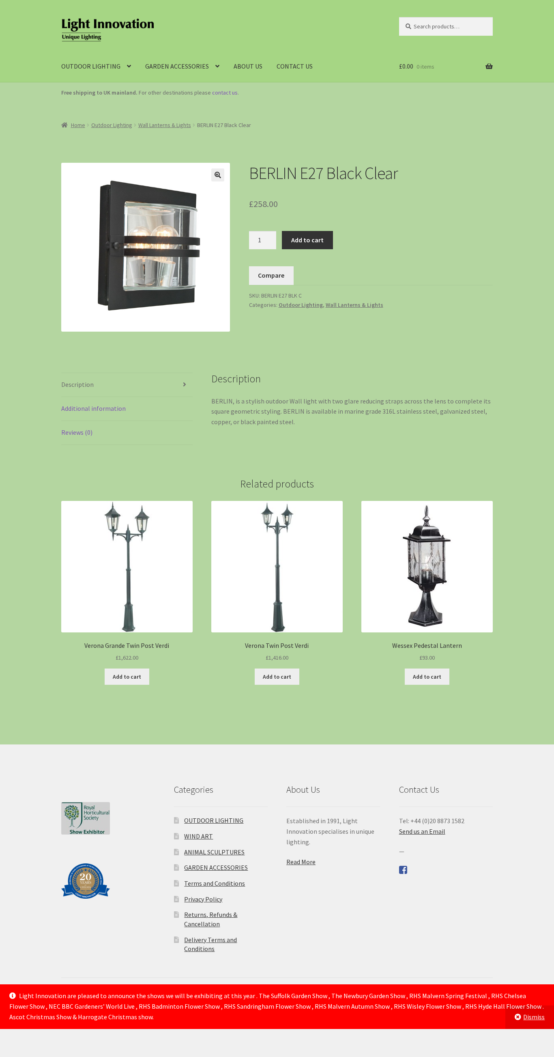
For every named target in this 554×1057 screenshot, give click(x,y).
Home (78, 125)
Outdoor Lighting (111, 125)
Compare (271, 275)
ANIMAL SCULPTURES (214, 852)
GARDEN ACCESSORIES (177, 66)
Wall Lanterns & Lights (164, 125)
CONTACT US (295, 66)
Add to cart (307, 240)
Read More (301, 862)
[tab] (127, 385)
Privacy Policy (203, 899)
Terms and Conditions (214, 883)
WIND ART (198, 836)
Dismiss (534, 1017)
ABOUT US (248, 66)
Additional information (93, 408)
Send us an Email (422, 831)
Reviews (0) (76, 432)
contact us (225, 92)
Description (77, 384)
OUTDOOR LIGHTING (90, 66)
